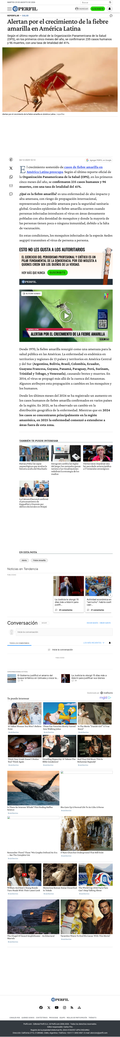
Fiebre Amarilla (39, 560)
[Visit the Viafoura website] (106, 692)
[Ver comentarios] (110, 16)
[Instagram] (64, 1008)
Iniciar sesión (92, 623)
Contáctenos (42, 1018)
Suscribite (98, 9)
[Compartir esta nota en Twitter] (11, 168)
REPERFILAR (13, 15)
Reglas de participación (77, 1018)
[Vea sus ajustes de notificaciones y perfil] (110, 9)
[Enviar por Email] (11, 185)
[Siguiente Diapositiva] (110, 595)
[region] (60, 658)
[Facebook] (41, 1008)
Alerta (24, 560)
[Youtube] (56, 1007)
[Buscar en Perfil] (110, 2)
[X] (48, 1008)
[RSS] (72, 1007)
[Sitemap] (79, 1007)
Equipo (62, 1018)
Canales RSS (15, 1018)
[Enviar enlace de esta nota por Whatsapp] (11, 177)
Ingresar (83, 9)
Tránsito (92, 1018)
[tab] (19, 642)
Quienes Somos (28, 1018)
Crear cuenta (105, 623)
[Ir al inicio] (24, 9)
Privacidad (53, 1018)
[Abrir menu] (9, 8)
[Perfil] (60, 1000)
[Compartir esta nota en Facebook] (11, 159)
